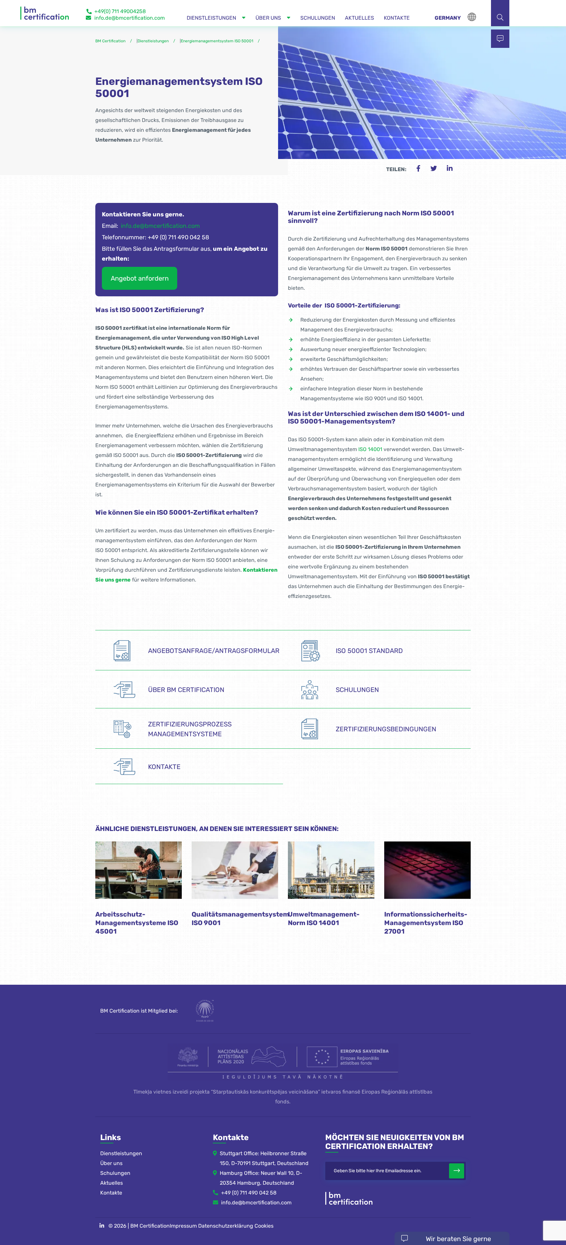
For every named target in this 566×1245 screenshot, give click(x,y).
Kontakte (111, 1193)
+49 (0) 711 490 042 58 (248, 1193)
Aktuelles (111, 1183)
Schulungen (115, 1173)
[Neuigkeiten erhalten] (456, 1170)
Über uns (111, 1163)
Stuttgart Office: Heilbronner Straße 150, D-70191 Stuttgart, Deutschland (264, 1158)
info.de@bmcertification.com (129, 18)
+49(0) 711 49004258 (120, 11)
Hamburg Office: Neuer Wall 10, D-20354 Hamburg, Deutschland (261, 1178)
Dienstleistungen (121, 1153)
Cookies (264, 1226)
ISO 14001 (370, 449)
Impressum (183, 1226)
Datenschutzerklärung (225, 1226)
